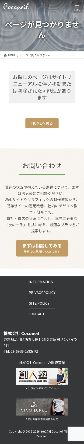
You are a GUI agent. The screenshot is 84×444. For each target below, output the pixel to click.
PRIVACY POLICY (42, 292)
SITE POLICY (39, 303)
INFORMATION (41, 281)
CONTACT (37, 313)
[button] (42, 123)
